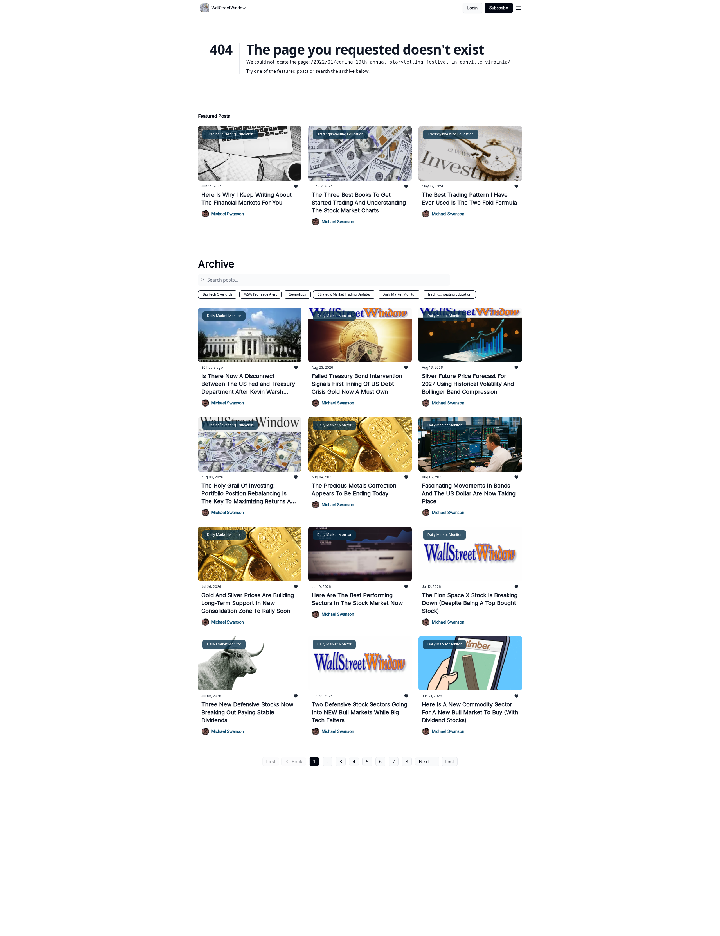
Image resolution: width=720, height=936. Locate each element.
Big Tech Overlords (217, 294)
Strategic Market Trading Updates (344, 294)
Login (472, 7)
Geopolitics (297, 294)
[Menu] (518, 7)
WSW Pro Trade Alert (260, 294)
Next (424, 761)
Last (449, 761)
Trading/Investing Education (449, 294)
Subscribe (498, 7)
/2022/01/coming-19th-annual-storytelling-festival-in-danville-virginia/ (410, 62)
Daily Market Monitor (399, 294)
